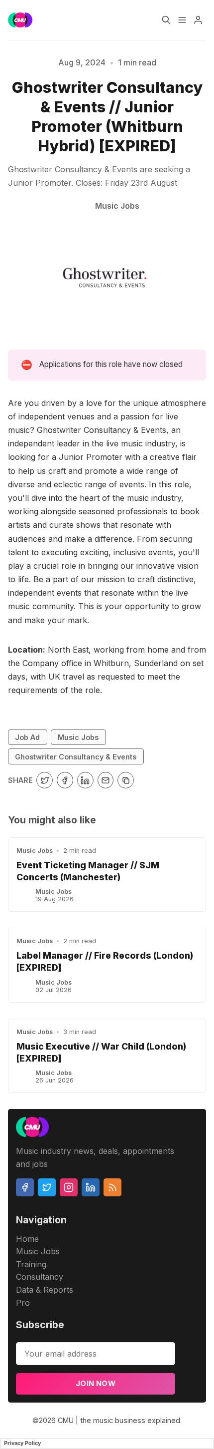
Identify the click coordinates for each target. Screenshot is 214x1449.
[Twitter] (47, 1187)
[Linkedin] (91, 1187)
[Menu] (182, 20)
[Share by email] (106, 780)
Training (31, 1264)
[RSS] (112, 1187)
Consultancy (39, 1277)
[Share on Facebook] (65, 780)
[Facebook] (25, 1187)
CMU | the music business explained (119, 1420)
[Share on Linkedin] (85, 780)
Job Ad (27, 737)
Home (27, 1239)
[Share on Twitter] (44, 780)
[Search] (166, 20)
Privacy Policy (22, 1443)
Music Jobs (78, 737)
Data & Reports (44, 1290)
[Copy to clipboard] (125, 780)
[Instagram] (69, 1187)
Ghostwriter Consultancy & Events (75, 756)
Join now (95, 1383)
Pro (23, 1303)
